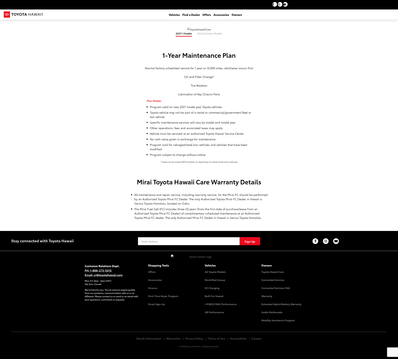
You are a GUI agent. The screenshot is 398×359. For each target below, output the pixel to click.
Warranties (173, 338)
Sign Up (250, 241)
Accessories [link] (221, 14)
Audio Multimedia (271, 312)
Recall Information (149, 338)
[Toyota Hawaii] (199, 258)
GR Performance (214, 312)
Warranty (266, 296)
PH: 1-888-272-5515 (98, 270)
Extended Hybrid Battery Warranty (281, 304)
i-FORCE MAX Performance (221, 304)
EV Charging (212, 288)
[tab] (183, 34)
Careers (257, 338)
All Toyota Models (215, 271)
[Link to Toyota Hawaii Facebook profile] (315, 241)
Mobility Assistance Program (278, 320)
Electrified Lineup (215, 280)
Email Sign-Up (156, 304)
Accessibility (238, 338)
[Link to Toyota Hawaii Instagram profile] (326, 241)
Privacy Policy (194, 338)
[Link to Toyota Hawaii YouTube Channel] (336, 241)
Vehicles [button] (174, 14)
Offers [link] (206, 14)
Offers (152, 271)
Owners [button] (237, 14)
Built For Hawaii (214, 296)
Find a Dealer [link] (191, 14)
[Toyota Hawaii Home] (23, 14)
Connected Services (272, 280)
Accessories (155, 280)
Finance (152, 288)
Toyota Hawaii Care (272, 271)
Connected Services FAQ (275, 288)
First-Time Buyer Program (163, 296)
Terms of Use (216, 338)
